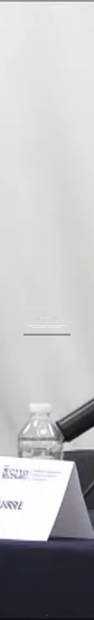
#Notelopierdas (65, 334)
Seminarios (19, 2)
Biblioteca (36, 2)
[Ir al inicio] (5, 2)
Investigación (14, 2)
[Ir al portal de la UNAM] (38, 317)
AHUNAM (27, 2)
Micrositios (23, 2)
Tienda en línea (56, 334)
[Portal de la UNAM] (2, 2)
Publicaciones (32, 2)
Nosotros (9, 2)
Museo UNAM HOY (42, 2)
